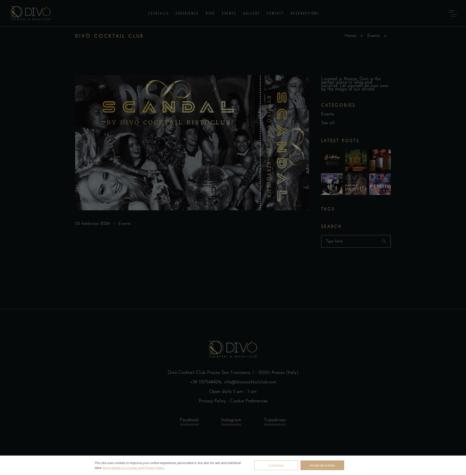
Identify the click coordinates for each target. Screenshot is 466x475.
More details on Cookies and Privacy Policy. (134, 468)
